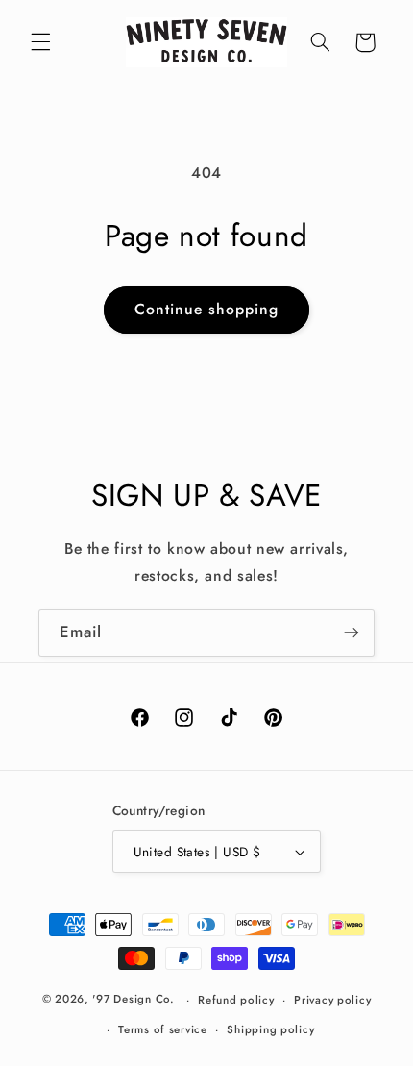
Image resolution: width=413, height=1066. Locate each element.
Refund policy (236, 999)
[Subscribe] (351, 633)
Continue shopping (206, 309)
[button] (40, 42)
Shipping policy (270, 1029)
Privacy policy (332, 999)
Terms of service (162, 1029)
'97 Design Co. (133, 999)
